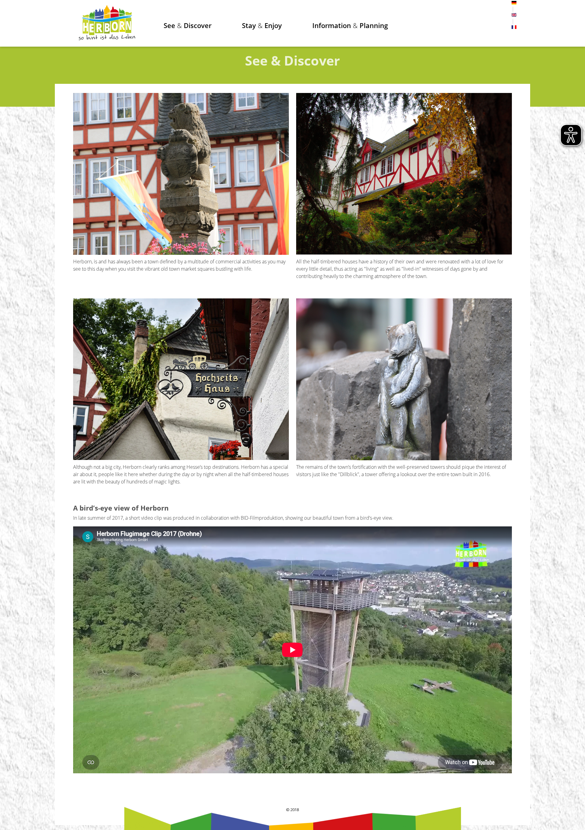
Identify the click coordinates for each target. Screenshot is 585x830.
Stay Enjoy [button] (262, 25)
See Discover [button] (187, 25)
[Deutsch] (514, 2)
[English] (514, 14)
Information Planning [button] (350, 25)
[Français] (514, 27)
